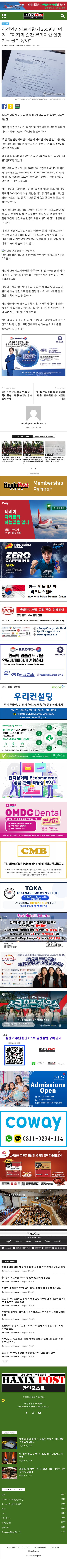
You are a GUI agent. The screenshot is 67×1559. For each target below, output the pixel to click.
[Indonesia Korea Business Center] (33, 591)
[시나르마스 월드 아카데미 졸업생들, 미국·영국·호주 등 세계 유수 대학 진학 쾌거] (33, 448)
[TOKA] (33, 895)
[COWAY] (33, 1129)
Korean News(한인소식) (12, 1499)
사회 (4, 1513)
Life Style (6, 1518)
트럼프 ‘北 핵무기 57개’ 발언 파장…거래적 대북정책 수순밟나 (31, 1288)
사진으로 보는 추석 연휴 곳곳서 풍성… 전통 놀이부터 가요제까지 (17, 395)
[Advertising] (33, 355)
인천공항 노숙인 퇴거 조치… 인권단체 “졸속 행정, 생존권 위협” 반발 (55, 459)
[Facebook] (27, 1413)
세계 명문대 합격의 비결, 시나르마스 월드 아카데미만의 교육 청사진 (11, 459)
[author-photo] (33, 413)
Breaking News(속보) (11, 1532)
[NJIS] (33, 1089)
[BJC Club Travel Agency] (33, 930)
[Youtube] (40, 1413)
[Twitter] (34, 1413)
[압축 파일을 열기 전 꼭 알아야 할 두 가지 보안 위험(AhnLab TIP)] (9, 1443)
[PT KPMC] (33, 623)
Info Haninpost (13, 1547)
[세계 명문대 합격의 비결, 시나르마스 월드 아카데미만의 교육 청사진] (12, 448)
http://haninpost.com (33, 427)
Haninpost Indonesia (13, 45)
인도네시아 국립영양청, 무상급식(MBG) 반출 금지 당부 (28, 1352)
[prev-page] (31, 468)
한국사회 (5, 24)
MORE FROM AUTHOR (44, 436)
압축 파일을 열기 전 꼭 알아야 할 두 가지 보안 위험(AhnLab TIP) (33, 1266)
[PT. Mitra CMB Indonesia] (33, 859)
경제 (4, 1509)
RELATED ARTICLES (22, 436)
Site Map (26, 1547)
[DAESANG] (33, 1168)
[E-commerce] (33, 780)
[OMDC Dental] (33, 820)
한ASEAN (6, 1523)
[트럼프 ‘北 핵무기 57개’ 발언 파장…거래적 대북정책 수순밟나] (9, 1473)
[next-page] (35, 468)
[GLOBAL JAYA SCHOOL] (33, 1010)
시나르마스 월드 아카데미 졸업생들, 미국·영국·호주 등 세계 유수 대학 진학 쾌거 (33, 460)
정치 (4, 1495)
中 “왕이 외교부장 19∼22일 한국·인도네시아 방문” (26, 1277)
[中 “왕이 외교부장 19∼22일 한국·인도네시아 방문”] (9, 1458)
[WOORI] (33, 701)
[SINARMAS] (33, 970)
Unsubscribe (55, 1547)
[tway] (33, 6)
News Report (33, 1551)
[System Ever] (33, 741)
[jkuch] (33, 1207)
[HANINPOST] (33, 1050)
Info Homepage (40, 1547)
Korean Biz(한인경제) (11, 1504)
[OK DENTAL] (33, 662)
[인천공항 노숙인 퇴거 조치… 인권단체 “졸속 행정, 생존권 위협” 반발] (55, 448)
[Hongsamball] (33, 560)
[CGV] (33, 1240)
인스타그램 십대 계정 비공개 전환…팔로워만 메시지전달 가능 (50, 395)
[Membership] (33, 486)
